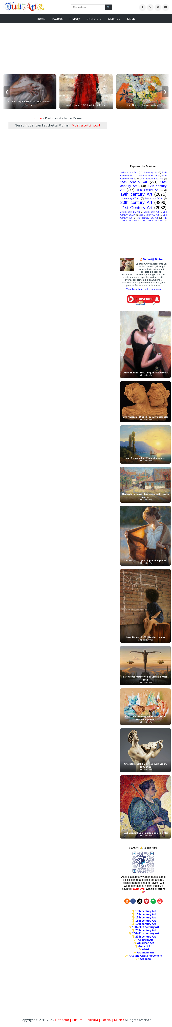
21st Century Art (136, 207)
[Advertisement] (86, 46)
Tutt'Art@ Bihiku (153, 259)
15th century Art (133, 182)
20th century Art (136, 202)
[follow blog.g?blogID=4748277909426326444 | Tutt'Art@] (127, 903)
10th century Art (128, 172)
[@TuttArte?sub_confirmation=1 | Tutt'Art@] (143, 304)
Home (41, 19)
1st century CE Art (130, 198)
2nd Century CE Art (149, 215)
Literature (94, 19)
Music (131, 19)
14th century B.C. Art (151, 178)
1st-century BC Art (154, 198)
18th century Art (147, 189)
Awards (57, 19)
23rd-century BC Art (130, 212)
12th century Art (149, 172)
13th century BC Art (147, 175)
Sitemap (114, 19)
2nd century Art (151, 212)
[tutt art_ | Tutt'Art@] (146, 903)
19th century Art (136, 194)
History (74, 19)
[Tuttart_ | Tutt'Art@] (139, 903)
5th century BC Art (152, 220)
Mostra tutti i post (86, 125)
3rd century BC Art (147, 218)
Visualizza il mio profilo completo (143, 289)
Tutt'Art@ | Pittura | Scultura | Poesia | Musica (89, 1020)
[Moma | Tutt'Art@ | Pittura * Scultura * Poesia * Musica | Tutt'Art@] (24, 11)
